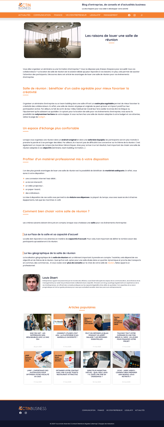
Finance (58, 15)
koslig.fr (41, 117)
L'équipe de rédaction (106, 424)
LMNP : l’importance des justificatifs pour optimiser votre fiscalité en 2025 (37, 373)
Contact (74, 424)
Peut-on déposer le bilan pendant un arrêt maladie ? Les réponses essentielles (96, 336)
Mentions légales (84, 424)
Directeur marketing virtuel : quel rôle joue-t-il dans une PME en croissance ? (96, 373)
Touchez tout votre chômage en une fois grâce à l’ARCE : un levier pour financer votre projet (126, 337)
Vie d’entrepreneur (76, 15)
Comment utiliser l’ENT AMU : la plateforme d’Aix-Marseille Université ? (67, 335)
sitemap (94, 424)
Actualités (24, 15)
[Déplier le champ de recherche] (142, 15)
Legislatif (95, 15)
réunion (110, 263)
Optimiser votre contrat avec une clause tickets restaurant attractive (67, 372)
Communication (42, 15)
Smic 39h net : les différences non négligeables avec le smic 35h (37, 336)
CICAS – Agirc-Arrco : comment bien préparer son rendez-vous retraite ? (126, 373)
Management (111, 15)
